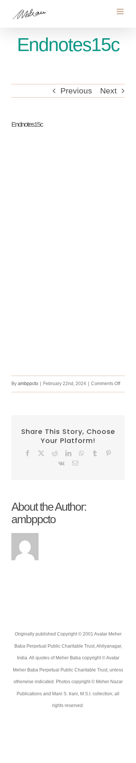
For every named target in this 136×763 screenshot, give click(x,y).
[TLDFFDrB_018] (68, 260)
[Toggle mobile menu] (121, 12)
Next (108, 90)
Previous (76, 90)
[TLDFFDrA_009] (68, 147)
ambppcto (28, 383)
